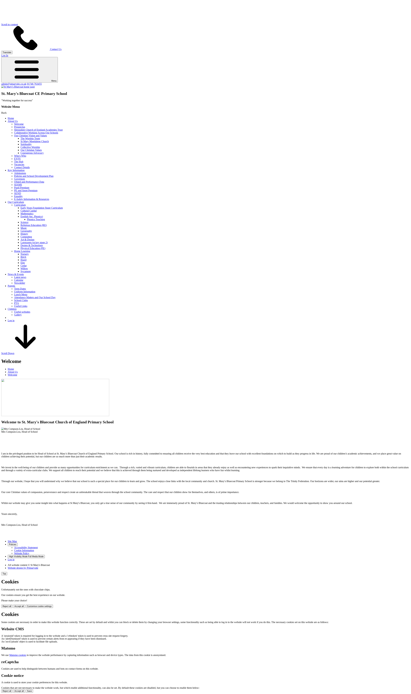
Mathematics (27, 213)
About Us (13, 121)
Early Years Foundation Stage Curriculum (42, 207)
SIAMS (18, 184)
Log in (11, 320)
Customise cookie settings (39, 606)
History (24, 233)
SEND (17, 193)
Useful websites (22, 311)
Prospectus (19, 127)
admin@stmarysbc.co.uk (13, 84)
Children (12, 309)
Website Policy (21, 553)
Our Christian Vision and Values (30, 135)
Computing (26, 236)
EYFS (17, 158)
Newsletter (19, 283)
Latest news (20, 277)
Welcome (19, 124)
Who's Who (20, 155)
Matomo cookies (17, 655)
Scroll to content (9, 24)
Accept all (19, 606)
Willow (24, 268)
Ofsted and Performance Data (29, 181)
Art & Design (27, 239)
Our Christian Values (31, 150)
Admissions (20, 173)
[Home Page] (18, 86)
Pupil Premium (21, 187)
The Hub (18, 161)
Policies (12, 544)
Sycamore (26, 271)
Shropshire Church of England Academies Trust (38, 129)
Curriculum (20, 205)
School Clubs (21, 300)
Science (24, 222)
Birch (23, 257)
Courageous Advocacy (32, 153)
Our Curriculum (16, 202)
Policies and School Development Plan (33, 176)
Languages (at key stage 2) (34, 242)
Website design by (23, 568)
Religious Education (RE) (34, 225)
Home (11, 118)
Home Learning (22, 251)
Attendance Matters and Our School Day (35, 297)
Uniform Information (24, 291)
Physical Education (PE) (33, 248)
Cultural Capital (29, 210)
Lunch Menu (20, 294)
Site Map (12, 541)
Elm (23, 262)
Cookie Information (24, 550)
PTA (16, 303)
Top (4, 573)
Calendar (18, 280)
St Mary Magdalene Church (35, 141)
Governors (19, 179)
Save (29, 691)
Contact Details (22, 167)
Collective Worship (30, 147)
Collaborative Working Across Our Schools (36, 132)
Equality (18, 196)
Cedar (24, 265)
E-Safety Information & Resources (31, 199)
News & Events (16, 274)
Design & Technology (32, 245)
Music (24, 228)
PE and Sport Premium (25, 190)
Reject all (7, 606)
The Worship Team (30, 138)
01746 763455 (34, 84)
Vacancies (19, 164)
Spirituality (26, 144)
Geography (26, 231)
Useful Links (20, 306)
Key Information (16, 170)
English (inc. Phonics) (32, 216)
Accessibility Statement (26, 547)
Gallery (18, 314)
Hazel (23, 259)
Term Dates (20, 288)
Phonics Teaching (36, 219)
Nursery (25, 254)
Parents (11, 285)
